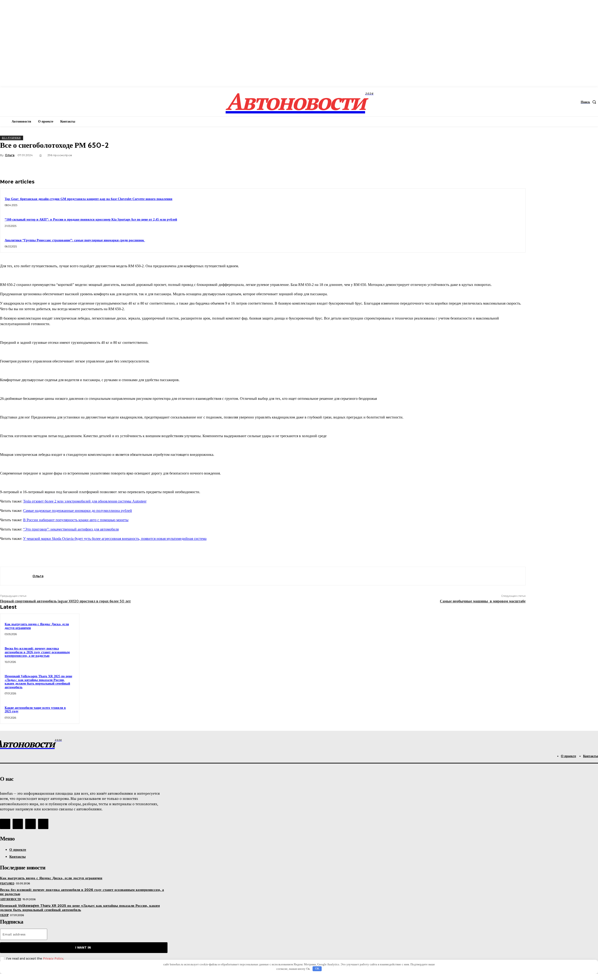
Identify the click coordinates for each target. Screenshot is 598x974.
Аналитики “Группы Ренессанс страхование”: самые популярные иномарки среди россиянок (75, 240)
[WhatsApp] (500, 166)
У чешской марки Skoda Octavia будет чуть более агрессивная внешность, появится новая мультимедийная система (114, 539)
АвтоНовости (10, 899)
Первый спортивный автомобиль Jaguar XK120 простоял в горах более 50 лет (65, 601)
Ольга (9, 155)
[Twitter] (467, 166)
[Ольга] (16, 576)
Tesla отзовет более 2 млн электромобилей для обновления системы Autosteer (84, 501)
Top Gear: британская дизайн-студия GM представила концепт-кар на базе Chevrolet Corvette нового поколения (88, 199)
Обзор (4, 915)
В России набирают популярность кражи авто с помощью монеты (75, 520)
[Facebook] (450, 166)
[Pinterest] (483, 166)
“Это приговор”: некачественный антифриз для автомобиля (71, 529)
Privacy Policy (53, 958)
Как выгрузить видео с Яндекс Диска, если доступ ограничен (51, 878)
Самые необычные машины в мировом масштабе (483, 601)
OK (317, 968)
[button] (589, 102)
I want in (83, 947)
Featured (7, 883)
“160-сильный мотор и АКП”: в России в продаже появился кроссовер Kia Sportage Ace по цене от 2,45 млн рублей (91, 219)
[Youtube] (43, 824)
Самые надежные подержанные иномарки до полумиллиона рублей (77, 511)
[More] (518, 166)
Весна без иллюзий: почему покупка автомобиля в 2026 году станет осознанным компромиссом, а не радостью (37, 652)
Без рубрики (11, 137)
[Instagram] (18, 824)
